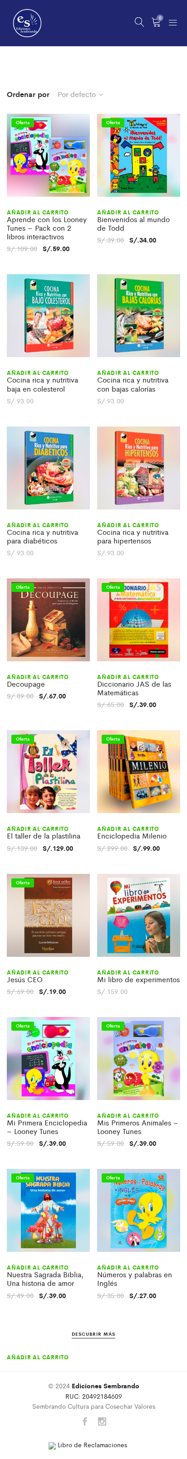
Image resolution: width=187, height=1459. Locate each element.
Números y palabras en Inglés (134, 1278)
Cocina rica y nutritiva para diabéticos (42, 536)
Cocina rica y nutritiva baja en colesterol (42, 384)
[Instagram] (102, 1422)
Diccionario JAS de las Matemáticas (134, 688)
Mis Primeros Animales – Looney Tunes (137, 1126)
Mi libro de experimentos (138, 979)
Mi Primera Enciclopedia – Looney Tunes (47, 1126)
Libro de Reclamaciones (91, 1444)
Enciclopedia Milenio (132, 835)
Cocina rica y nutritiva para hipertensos (132, 536)
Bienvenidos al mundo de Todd (133, 223)
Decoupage (26, 683)
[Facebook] (85, 1422)
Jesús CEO (25, 979)
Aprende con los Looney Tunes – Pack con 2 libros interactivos (47, 228)
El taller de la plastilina (43, 835)
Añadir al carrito (38, 212)
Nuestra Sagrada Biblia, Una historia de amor (45, 1278)
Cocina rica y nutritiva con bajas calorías (132, 384)
